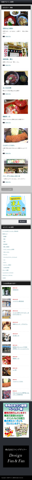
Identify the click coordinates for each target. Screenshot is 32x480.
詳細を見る (8, 36)
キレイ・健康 (5, 270)
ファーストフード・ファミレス (10, 257)
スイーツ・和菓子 (7, 264)
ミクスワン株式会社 (18, 301)
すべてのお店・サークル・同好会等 (10, 231)
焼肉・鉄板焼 (6, 246)
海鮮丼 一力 (6, 116)
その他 (4, 277)
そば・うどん (6, 251)
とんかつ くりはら (8, 145)
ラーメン (5, 254)
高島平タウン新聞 (11, 477)
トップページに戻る (7, 189)
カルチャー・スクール (7, 275)
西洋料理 (5, 244)
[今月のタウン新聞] (16, 437)
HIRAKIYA (15, 289)
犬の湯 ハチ (16, 335)
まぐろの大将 (7, 88)
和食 (4, 239)
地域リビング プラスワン (20, 324)
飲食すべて (5, 233)
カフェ (4, 262)
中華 (4, 241)
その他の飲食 (6, 267)
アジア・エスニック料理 (8, 249)
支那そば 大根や (8, 28)
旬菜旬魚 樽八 (8, 59)
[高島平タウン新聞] (7, 2)
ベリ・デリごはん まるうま (11, 176)
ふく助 (14, 370)
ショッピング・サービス (8, 272)
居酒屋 (4, 236)
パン (4, 259)
